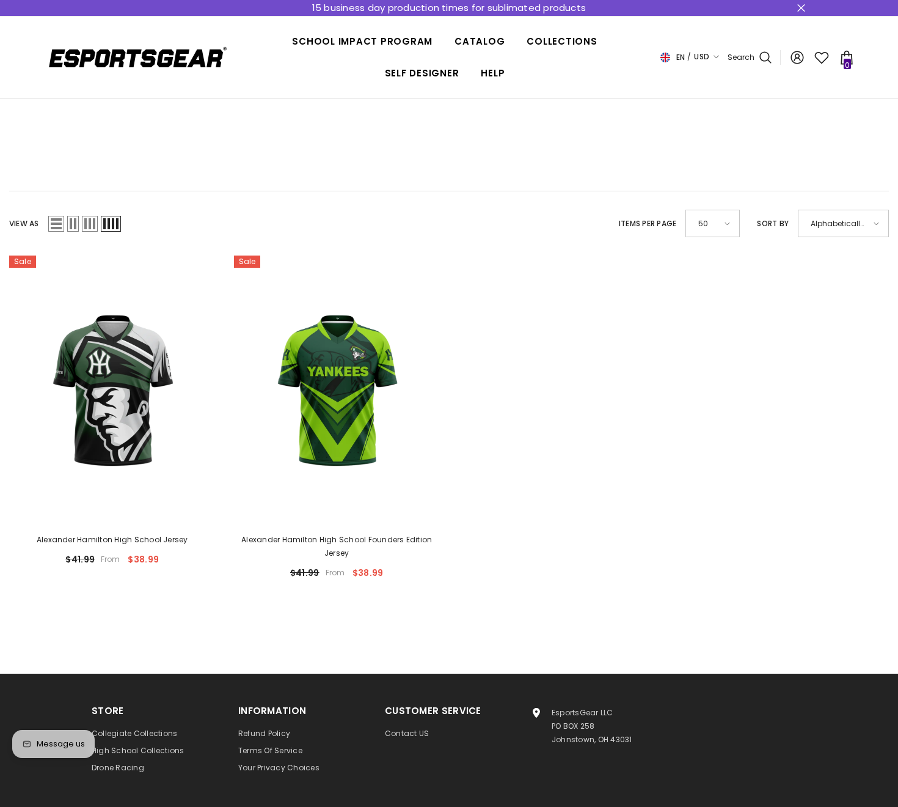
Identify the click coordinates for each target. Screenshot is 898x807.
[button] (56, 224)
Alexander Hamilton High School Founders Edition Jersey (336, 546)
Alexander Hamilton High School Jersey (112, 539)
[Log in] (797, 57)
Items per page (647, 223)
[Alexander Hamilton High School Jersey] (112, 390)
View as (24, 223)
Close (801, 8)
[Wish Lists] (822, 57)
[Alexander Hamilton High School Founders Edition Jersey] (337, 390)
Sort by (773, 223)
